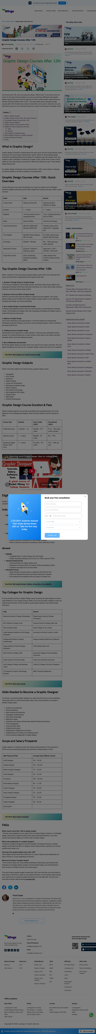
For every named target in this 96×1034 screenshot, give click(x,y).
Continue (51, 535)
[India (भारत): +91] (47, 516)
